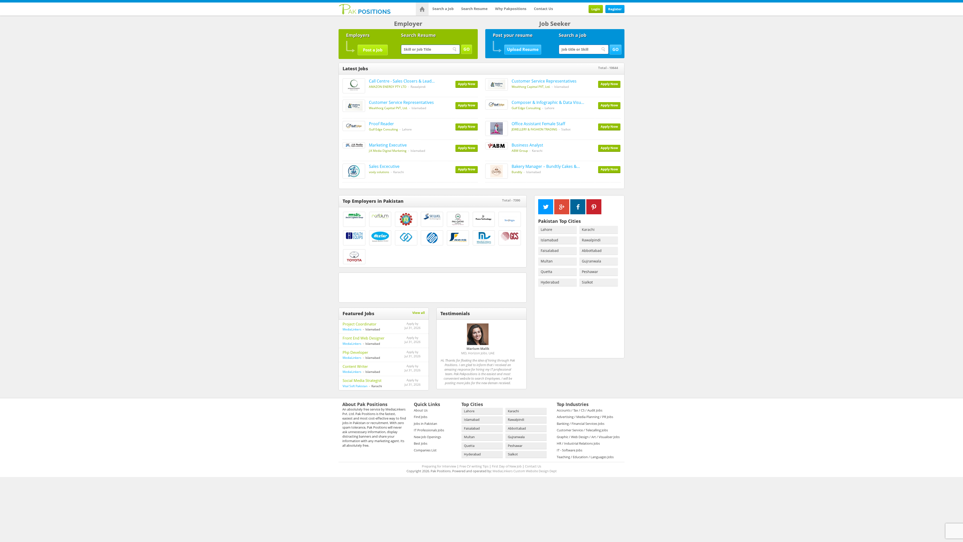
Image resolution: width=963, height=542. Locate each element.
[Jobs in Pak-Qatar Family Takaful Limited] (458, 219)
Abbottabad (592, 250)
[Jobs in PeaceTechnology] (484, 217)
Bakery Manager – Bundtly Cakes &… (546, 166)
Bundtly (517, 172)
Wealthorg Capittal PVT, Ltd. (531, 87)
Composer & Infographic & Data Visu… (548, 102)
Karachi (588, 229)
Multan (547, 261)
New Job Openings (427, 437)
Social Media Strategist (362, 380)
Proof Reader (381, 123)
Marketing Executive (388, 145)
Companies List (425, 450)
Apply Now (466, 84)
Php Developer (355, 352)
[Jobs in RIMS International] (458, 237)
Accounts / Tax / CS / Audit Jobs (579, 410)
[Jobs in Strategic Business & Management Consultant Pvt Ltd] (406, 238)
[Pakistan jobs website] (365, 9)
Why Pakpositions (510, 8)
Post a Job (372, 50)
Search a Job (443, 8)
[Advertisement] (432, 286)
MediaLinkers (352, 329)
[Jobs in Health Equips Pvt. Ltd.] (354, 236)
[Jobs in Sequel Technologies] (432, 216)
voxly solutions (379, 172)
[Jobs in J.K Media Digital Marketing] (354, 145)
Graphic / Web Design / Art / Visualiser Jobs (588, 437)
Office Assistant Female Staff (538, 123)
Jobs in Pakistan (425, 423)
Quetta (546, 271)
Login (595, 9)
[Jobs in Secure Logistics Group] (354, 216)
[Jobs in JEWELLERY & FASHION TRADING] (496, 128)
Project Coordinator (359, 323)
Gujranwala (591, 261)
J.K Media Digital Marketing (388, 151)
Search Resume (474, 8)
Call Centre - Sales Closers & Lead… (402, 81)
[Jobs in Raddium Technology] (380, 216)
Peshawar (590, 271)
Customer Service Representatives (544, 81)
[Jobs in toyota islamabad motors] (354, 256)
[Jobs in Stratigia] (510, 219)
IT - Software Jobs (569, 450)
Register (615, 9)
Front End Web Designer (363, 338)
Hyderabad (550, 282)
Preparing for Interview (439, 466)
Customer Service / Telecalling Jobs (582, 430)
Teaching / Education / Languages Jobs (585, 457)
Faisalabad (550, 250)
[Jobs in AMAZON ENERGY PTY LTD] (354, 85)
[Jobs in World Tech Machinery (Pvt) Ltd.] (406, 219)
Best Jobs (420, 443)
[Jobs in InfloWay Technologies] (432, 238)
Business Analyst (527, 145)
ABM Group (520, 151)
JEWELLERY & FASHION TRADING (534, 129)
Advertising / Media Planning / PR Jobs (585, 417)
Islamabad (549, 240)
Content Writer (355, 366)
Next (521, 313)
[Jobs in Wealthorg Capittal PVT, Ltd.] (496, 84)
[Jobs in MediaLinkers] (484, 238)
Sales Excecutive (384, 166)
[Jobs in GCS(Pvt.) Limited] (510, 236)
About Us (421, 410)
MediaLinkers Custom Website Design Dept (525, 471)
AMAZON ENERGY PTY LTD (388, 87)
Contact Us (543, 8)
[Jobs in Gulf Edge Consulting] (496, 105)
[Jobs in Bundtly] (496, 171)
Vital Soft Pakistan (355, 386)
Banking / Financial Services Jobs (580, 423)
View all (418, 312)
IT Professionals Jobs (429, 430)
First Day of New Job (507, 466)
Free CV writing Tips (474, 466)
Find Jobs (420, 417)
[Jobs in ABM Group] (496, 145)
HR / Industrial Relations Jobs (578, 443)
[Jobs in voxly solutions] (354, 171)
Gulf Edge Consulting (526, 108)
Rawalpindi (591, 240)
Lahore (546, 229)
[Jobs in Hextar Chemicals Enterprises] (380, 237)
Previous (513, 313)
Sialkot (587, 282)
